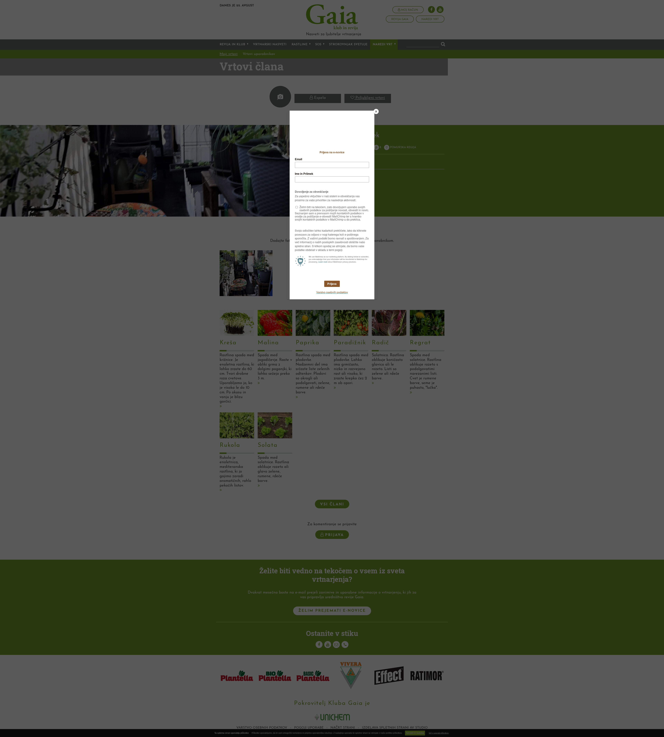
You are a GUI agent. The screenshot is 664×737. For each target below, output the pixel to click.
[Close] (376, 111)
